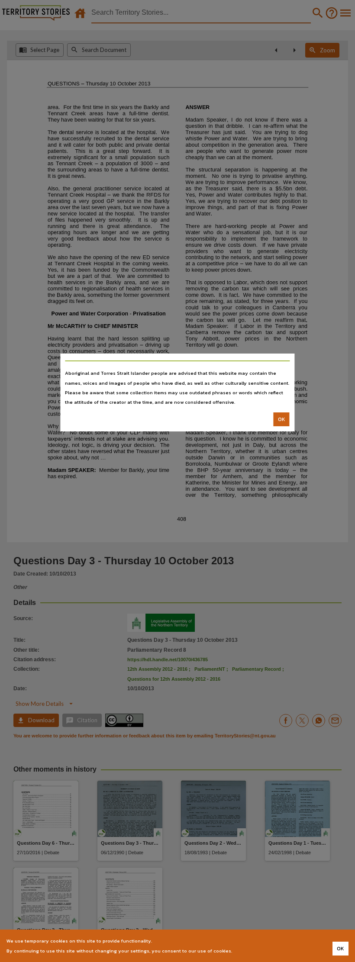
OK (281, 419)
